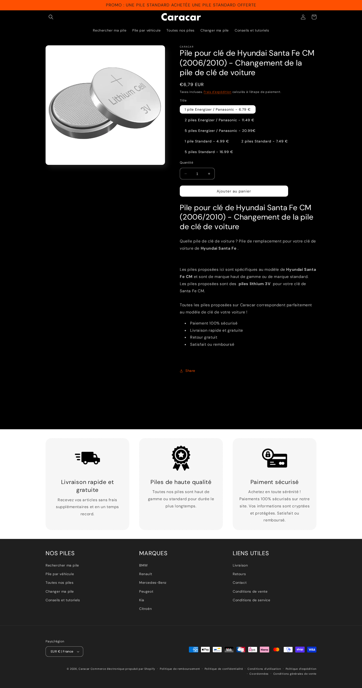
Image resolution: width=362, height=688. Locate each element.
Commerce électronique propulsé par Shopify (123, 669)
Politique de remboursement (180, 669)
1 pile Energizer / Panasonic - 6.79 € (218, 109)
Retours (239, 574)
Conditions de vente (250, 591)
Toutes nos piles (60, 582)
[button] (51, 17)
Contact (240, 582)
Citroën (145, 608)
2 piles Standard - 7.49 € (264, 141)
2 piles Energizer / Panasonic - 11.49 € (219, 120)
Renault (145, 574)
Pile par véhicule (60, 574)
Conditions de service (251, 600)
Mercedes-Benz (152, 582)
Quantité (186, 162)
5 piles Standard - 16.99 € (209, 152)
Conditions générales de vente (294, 673)
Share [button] (190, 370)
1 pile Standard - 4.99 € (207, 141)
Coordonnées (259, 673)
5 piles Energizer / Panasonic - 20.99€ (220, 130)
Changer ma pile (60, 591)
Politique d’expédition (301, 669)
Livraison (240, 565)
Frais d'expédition (217, 92)
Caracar (84, 669)
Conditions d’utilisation (264, 669)
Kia (141, 600)
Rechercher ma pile (62, 565)
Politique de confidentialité (224, 669)
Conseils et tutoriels (63, 600)
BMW (143, 565)
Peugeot (146, 591)
